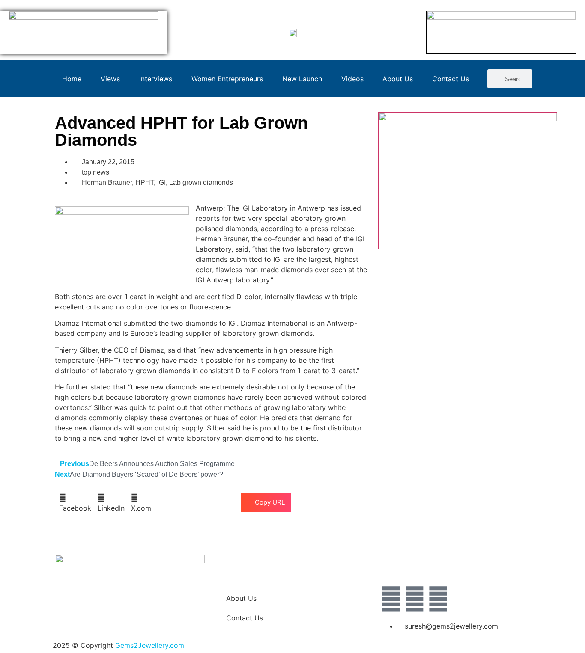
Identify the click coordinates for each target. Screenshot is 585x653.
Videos (352, 78)
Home (71, 78)
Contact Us (450, 78)
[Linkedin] (438, 599)
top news (95, 172)
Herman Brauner (107, 182)
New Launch (302, 78)
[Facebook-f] (391, 599)
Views (110, 78)
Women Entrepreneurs (227, 78)
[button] (75, 503)
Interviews (155, 78)
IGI (161, 182)
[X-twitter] (414, 599)
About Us (397, 78)
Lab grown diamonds (201, 182)
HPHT (144, 182)
